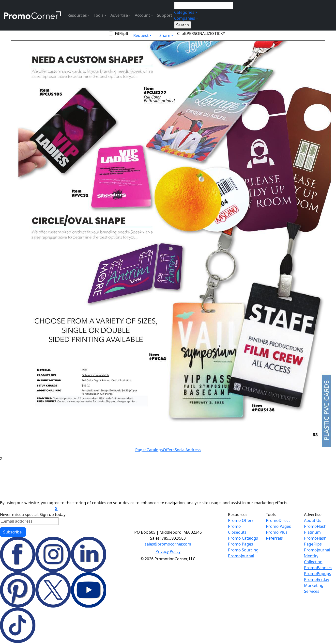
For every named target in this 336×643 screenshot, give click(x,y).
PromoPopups (317, 573)
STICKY (218, 33)
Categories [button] (184, 12)
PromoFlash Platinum (315, 529)
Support (164, 15)
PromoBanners (318, 567)
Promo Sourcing (243, 550)
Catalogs (155, 449)
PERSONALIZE (199, 33)
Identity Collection (313, 558)
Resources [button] (77, 15)
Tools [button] (99, 15)
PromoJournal (241, 556)
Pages (141, 449)
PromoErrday (316, 579)
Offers (169, 449)
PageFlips (313, 544)
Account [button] (142, 15)
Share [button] (164, 35)
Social (180, 449)
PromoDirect (278, 520)
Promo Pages (240, 544)
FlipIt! (124, 33)
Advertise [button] (119, 15)
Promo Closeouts (237, 529)
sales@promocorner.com (168, 544)
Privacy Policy (168, 551)
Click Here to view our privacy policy (27, 509)
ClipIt (182, 33)
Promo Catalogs (243, 538)
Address (193, 449)
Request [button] (141, 35)
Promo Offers (241, 520)
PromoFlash (315, 538)
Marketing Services (313, 588)
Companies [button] (184, 18)
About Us (312, 520)
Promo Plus (277, 532)
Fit (117, 33)
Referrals (274, 538)
